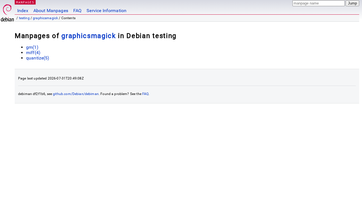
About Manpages (50, 10)
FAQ (77, 10)
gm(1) (32, 47)
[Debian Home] (7, 11)
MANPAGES (25, 2)
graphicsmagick (45, 18)
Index (22, 10)
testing (24, 18)
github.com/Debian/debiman (76, 94)
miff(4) (33, 52)
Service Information (106, 10)
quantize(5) (37, 58)
